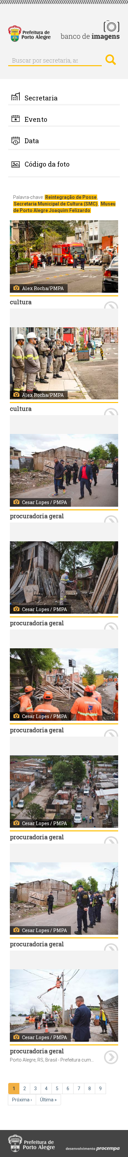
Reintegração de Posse (70, 197)
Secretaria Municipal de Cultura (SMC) (55, 203)
